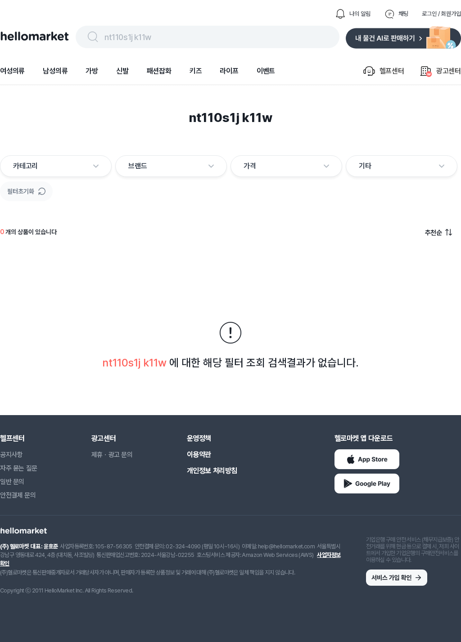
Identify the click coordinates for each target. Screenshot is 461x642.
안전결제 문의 (18, 495)
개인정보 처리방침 (212, 470)
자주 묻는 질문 (18, 468)
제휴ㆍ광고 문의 (112, 455)
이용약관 (199, 454)
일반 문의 (12, 482)
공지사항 (11, 455)
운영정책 (199, 438)
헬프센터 (12, 438)
